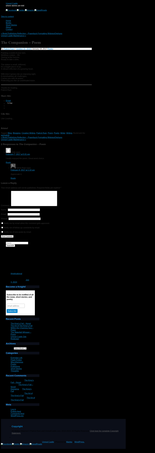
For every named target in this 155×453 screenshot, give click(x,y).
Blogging (17, 133)
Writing (69, 133)
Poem (50, 133)
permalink (5, 135)
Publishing (15, 366)
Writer (62, 133)
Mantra (69, 442)
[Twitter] (21, 10)
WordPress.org (17, 416)
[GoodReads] (41, 10)
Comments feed (17, 414)
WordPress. (79, 442)
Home (8, 21)
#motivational (16, 274)
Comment (6, 205)
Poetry (50, 49)
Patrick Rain (9, 49)
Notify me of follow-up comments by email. (22, 228)
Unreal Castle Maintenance (13, 36)
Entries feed (16, 411)
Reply (8, 163)
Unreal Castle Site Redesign (18, 338)
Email (4, 214)
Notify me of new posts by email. (17, 232)
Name (4, 210)
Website (4, 219)
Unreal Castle (12, 3)
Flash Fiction (16, 360)
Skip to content (7, 17)
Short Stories (11, 25)
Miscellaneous (17, 362)
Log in (13, 409)
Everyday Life (16, 358)
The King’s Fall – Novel (21, 324)
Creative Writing (28, 133)
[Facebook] (11, 10)
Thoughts (15, 371)
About (8, 27)
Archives (9, 348)
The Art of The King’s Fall (21, 326)
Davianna (15, 389)
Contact (9, 29)
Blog (10, 133)
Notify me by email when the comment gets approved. (26, 223)
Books (8, 23)
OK (10, 246)
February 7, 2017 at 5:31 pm (18, 154)
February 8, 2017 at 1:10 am (23, 170)
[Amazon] (30, 10)
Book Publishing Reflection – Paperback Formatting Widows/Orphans (31, 33)
